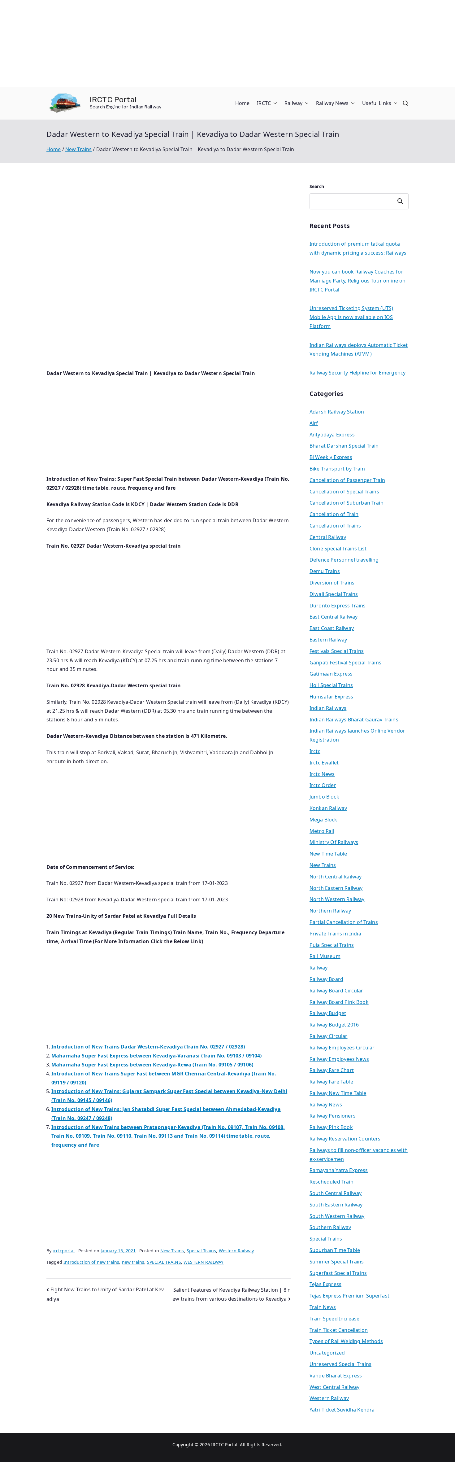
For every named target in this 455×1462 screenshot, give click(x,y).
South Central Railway (336, 1193)
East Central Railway (334, 616)
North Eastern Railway (336, 888)
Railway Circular (329, 1036)
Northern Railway (330, 910)
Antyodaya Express (332, 434)
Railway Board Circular (336, 990)
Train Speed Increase (334, 1318)
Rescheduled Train (331, 1181)
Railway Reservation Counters (345, 1138)
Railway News (332, 103)
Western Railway (236, 1251)
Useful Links (376, 103)
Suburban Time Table (335, 1250)
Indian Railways (328, 708)
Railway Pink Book (331, 1127)
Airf (314, 423)
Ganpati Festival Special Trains (345, 662)
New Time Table (328, 853)
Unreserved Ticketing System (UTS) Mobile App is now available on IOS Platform (351, 317)
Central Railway (328, 537)
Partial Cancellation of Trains (344, 922)
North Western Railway (337, 899)
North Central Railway (336, 876)
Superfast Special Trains (338, 1273)
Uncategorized (327, 1352)
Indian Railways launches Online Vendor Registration (357, 735)
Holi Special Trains (331, 685)
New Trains (172, 1251)
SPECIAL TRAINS (164, 1262)
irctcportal (64, 1251)
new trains (133, 1262)
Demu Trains (325, 571)
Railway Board (326, 979)
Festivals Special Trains (337, 651)
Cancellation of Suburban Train (347, 502)
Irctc (315, 751)
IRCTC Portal (113, 99)
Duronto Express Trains (338, 605)
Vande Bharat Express (336, 1375)
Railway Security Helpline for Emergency (357, 372)
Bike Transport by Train (337, 468)
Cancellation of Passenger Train (347, 480)
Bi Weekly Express (331, 457)
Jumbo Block (324, 796)
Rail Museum (325, 956)
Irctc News (322, 774)
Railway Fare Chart (332, 1070)
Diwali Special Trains (334, 594)
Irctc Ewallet (324, 762)
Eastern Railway (328, 639)
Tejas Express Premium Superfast (349, 1295)
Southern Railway (330, 1227)
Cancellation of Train (334, 514)
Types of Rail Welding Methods (346, 1341)
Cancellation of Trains (335, 525)
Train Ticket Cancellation (339, 1330)
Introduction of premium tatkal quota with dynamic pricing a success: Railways (358, 248)
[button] (274, 103)
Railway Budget (328, 1013)
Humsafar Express (331, 696)
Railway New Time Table (338, 1093)
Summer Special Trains (337, 1261)
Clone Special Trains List (338, 548)
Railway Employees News (339, 1059)
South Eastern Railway (336, 1204)
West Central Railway (334, 1387)
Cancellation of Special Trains (344, 491)
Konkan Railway (328, 808)
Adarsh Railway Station (337, 411)
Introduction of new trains (91, 1262)
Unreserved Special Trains (340, 1364)
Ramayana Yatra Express (339, 1170)
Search (317, 186)
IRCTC (264, 103)
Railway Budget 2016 (334, 1024)
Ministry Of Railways (334, 842)
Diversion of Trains (332, 582)
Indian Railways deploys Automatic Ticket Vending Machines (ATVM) (359, 349)
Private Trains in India (335, 933)
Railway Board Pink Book (339, 1002)
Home (242, 103)
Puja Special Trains (332, 945)
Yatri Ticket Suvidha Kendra (342, 1409)
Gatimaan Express (331, 673)
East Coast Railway (332, 628)
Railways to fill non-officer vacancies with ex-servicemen (359, 1154)
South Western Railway (337, 1216)
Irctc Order (323, 785)
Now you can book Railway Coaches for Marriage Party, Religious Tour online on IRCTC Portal (357, 280)
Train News (323, 1307)
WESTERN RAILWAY (203, 1262)
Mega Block (323, 819)
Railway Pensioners (333, 1115)
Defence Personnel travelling (344, 559)
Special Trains (201, 1251)
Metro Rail (322, 831)
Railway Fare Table (331, 1081)
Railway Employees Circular (342, 1047)
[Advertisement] (185, 43)
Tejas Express (325, 1284)
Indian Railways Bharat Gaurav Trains (354, 719)
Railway (293, 103)
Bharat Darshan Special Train (344, 445)
